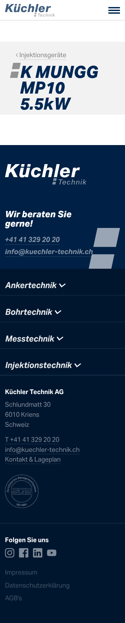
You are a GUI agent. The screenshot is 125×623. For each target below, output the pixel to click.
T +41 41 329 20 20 (32, 439)
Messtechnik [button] (30, 339)
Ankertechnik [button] (31, 285)
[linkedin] (37, 552)
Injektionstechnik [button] (39, 365)
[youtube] (51, 552)
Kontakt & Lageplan (33, 459)
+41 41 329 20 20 (32, 239)
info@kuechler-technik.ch (49, 251)
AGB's (13, 598)
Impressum (21, 572)
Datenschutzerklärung (38, 585)
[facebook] (23, 552)
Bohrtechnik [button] (29, 312)
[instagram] (9, 552)
